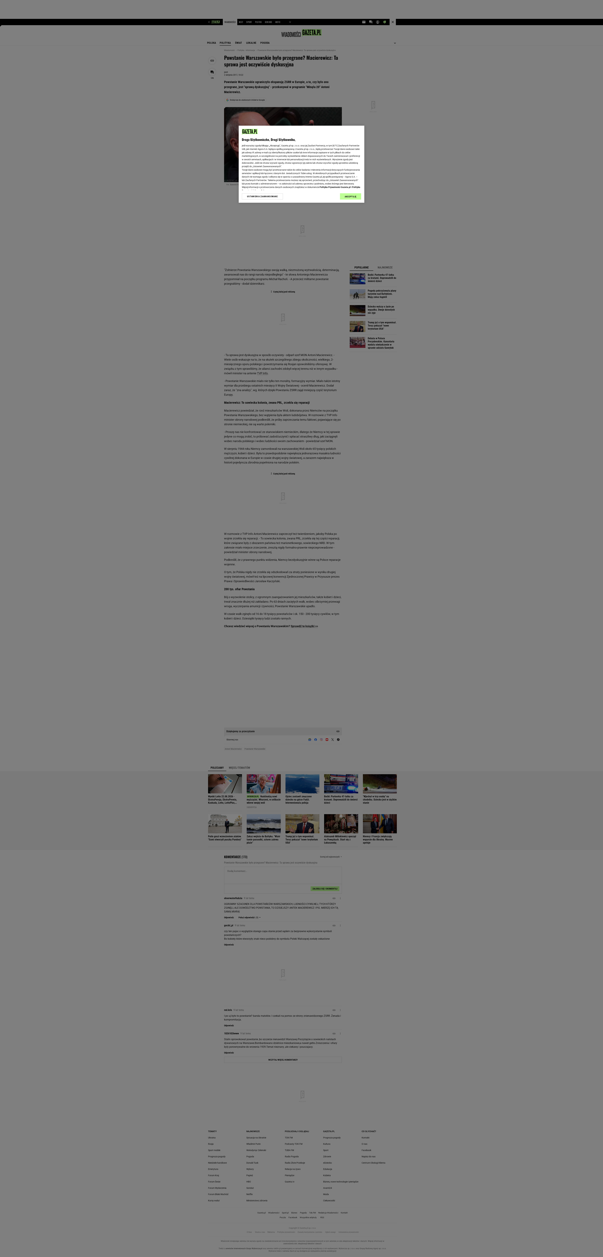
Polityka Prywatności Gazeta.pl (335, 187)
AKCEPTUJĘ (350, 196)
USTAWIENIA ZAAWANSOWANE (262, 196)
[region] (301, 164)
